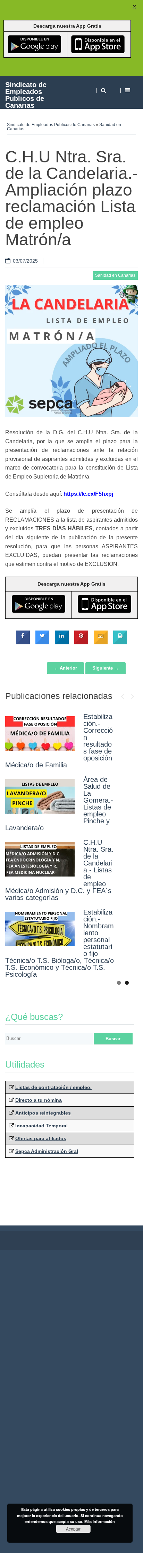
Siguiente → (105, 668)
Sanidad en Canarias (115, 275)
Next (132, 695)
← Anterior (65, 668)
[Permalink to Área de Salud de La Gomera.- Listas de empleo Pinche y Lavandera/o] (40, 796)
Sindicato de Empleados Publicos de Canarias (26, 95)
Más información (99, 1521)
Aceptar (73, 1529)
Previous (122, 695)
